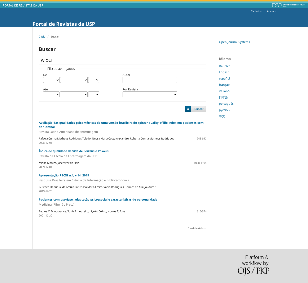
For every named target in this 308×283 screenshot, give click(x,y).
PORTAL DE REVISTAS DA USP (23, 5)
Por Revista (130, 89)
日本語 (223, 97)
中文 (222, 116)
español (224, 78)
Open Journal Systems (234, 42)
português (226, 104)
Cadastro (256, 11)
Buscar (198, 109)
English (224, 72)
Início (42, 36)
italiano (224, 91)
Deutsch (224, 66)
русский (224, 110)
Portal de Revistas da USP (63, 23)
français (224, 85)
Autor (126, 75)
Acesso (271, 11)
